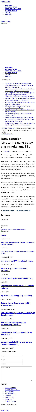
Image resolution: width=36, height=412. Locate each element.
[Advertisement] (18, 47)
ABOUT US (8, 399)
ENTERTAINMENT (11, 11)
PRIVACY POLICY (10, 401)
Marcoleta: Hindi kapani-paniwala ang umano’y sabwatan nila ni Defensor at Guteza (20, 99)
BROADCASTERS (10, 388)
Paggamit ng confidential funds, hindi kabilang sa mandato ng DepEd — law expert (19, 90)
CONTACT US (9, 397)
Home (3, 128)
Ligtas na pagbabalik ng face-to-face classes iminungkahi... (16, 343)
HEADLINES (8, 5)
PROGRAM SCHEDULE (12, 390)
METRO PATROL (10, 393)
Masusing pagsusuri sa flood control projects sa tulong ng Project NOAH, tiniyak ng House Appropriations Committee (19, 119)
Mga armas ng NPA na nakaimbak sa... (17, 261)
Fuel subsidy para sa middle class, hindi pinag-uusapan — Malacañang (20, 103)
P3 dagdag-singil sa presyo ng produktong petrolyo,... (13, 323)
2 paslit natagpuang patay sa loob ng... (17, 295)
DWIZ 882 (6, 151)
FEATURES (8, 14)
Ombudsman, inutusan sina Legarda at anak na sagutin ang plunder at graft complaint (20, 124)
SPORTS (7, 13)
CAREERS (8, 395)
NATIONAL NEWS (11, 7)
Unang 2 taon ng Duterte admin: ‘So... (17, 278)
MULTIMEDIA (9, 392)
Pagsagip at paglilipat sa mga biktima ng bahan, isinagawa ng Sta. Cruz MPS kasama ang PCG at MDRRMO (19, 85)
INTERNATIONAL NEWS (13, 9)
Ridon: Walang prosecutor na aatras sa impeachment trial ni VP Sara (17, 107)
